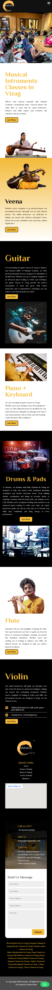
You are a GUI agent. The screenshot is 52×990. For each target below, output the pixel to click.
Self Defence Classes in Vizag (25, 955)
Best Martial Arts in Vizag (17, 943)
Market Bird (32, 985)
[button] (44, 984)
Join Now (11, 120)
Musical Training (26, 772)
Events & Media (26, 775)
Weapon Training (26, 769)
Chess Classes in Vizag (33, 967)
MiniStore (26, 779)
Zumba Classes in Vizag (33, 958)
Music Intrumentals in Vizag (18, 952)
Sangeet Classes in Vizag (18, 961)
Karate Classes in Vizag (22, 946)
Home (26, 766)
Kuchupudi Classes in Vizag (25, 964)
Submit (38, 932)
